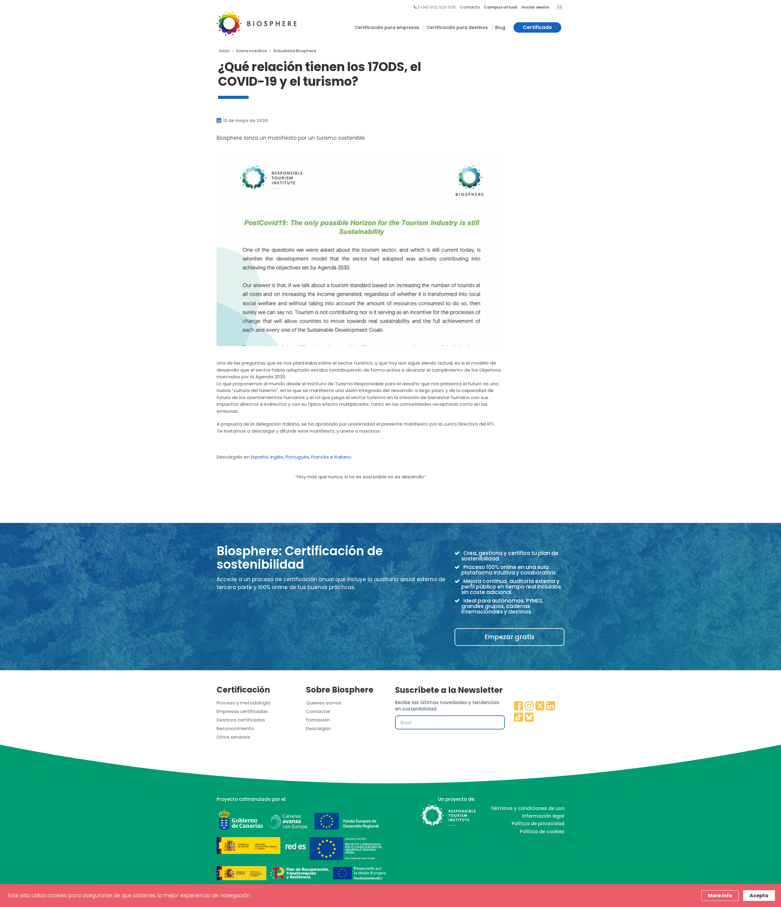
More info (720, 895)
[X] (540, 706)
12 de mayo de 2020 (245, 120)
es (560, 7)
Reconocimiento (235, 728)
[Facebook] (518, 706)
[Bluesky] (529, 717)
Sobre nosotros (251, 51)
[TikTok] (518, 717)
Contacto (470, 7)
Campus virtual (500, 7)
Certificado (537, 27)
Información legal (543, 816)
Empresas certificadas (242, 711)
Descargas (318, 728)
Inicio (224, 51)
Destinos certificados (241, 720)
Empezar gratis (509, 636)
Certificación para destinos (457, 27)
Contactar (318, 711)
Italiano (342, 457)
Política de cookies (542, 831)
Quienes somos (323, 703)
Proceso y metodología (243, 703)
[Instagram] (529, 706)
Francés (320, 457)
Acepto (759, 895)
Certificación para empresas (387, 27)
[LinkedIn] (550, 706)
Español (259, 457)
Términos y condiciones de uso (527, 808)
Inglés (276, 457)
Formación (318, 720)
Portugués (297, 457)
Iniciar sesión (535, 7)
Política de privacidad (538, 823)
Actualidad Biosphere (294, 51)
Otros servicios (233, 737)
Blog (500, 27)
